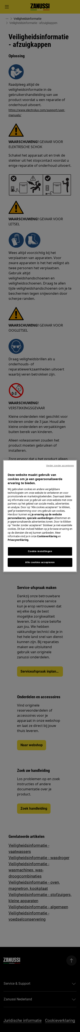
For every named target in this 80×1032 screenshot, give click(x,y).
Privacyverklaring (18, 539)
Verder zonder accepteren (60, 465)
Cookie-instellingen (40, 551)
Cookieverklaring (47, 536)
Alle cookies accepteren (40, 562)
